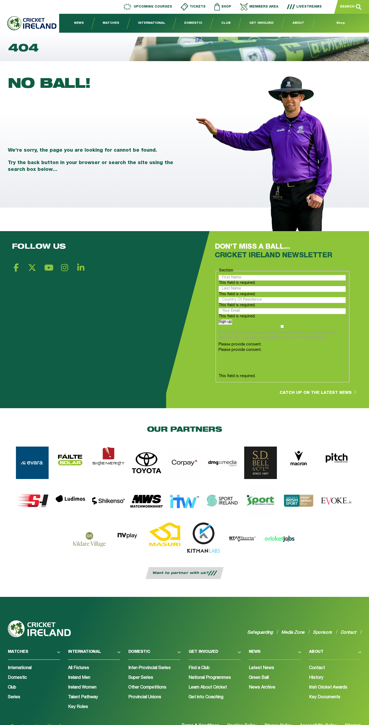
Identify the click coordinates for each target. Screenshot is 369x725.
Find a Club (199, 668)
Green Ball (259, 678)
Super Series (140, 678)
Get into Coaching (206, 697)
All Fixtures (78, 668)
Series (14, 697)
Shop (340, 23)
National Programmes (210, 678)
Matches (111, 23)
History (316, 678)
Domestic (193, 23)
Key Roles (78, 707)
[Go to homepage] (28, 23)
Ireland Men (79, 678)
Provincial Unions (144, 697)
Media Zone (293, 632)
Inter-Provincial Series (149, 668)
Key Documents (324, 697)
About (298, 23)
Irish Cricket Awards (328, 688)
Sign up (225, 322)
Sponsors (323, 632)
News (79, 23)
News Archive (262, 688)
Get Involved (261, 23)
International (151, 23)
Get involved (203, 652)
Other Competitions (147, 688)
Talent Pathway (83, 697)
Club (225, 23)
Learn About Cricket (208, 688)
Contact (317, 668)
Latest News (261, 668)
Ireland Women (82, 688)
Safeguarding (260, 632)
